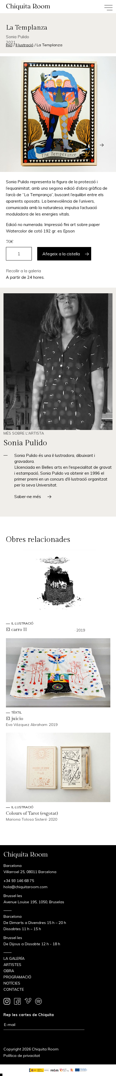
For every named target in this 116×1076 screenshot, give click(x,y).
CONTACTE (14, 989)
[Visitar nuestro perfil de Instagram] (7, 1002)
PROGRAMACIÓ (17, 977)
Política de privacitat (22, 1055)
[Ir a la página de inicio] (29, 6)
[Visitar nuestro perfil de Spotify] (38, 1002)
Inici (9, 45)
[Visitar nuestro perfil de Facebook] (17, 1002)
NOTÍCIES (12, 983)
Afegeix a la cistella (61, 253)
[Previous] (91, 145)
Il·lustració (24, 45)
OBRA (9, 970)
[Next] (101, 145)
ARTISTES (12, 964)
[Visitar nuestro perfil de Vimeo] (28, 1002)
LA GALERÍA (14, 958)
